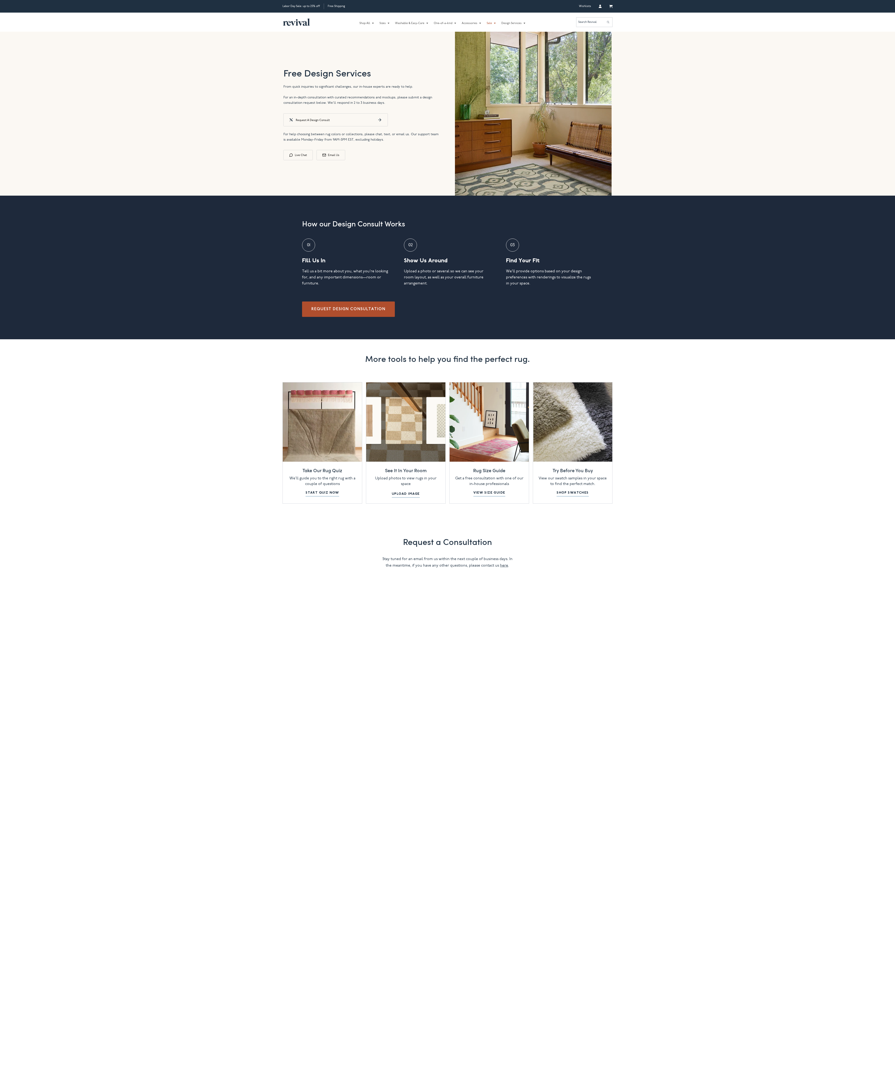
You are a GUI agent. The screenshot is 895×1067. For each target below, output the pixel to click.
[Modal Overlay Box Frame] (447, 533)
